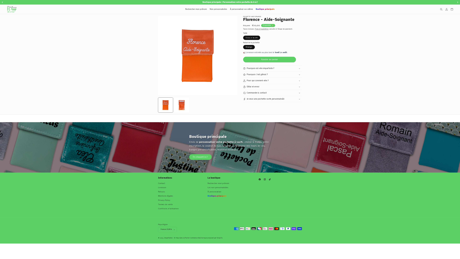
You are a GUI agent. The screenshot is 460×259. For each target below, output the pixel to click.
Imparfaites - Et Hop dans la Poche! (177, 238)
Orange (249, 47)
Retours (161, 192)
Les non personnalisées (218, 188)
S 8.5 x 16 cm (252, 38)
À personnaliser (214, 192)
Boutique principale (217, 196)
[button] (441, 9)
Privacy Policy (164, 200)
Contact (161, 183)
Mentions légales (165, 196)
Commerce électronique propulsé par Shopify (206, 238)
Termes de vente (165, 205)
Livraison (162, 188)
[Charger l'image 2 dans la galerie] (181, 105)
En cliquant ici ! (200, 157)
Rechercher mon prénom (218, 183)
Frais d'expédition (262, 29)
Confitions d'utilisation (168, 209)
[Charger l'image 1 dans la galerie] (165, 105)
